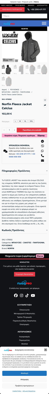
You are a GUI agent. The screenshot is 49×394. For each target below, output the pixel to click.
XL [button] (25, 121)
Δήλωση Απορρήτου (29, 391)
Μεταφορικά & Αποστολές (24, 313)
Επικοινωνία (25, 310)
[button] (45, 350)
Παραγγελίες (24, 340)
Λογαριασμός (24, 337)
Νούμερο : (6, 121)
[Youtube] (33, 295)
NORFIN (11, 248)
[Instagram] (21, 295)
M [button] (20, 121)
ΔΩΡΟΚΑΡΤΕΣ (42, 5)
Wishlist (24, 344)
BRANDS (31, 5)
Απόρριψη (25, 379)
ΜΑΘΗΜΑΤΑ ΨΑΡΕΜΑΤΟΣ (12, 9)
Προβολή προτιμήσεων (24, 386)
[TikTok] (27, 295)
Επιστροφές (24, 324)
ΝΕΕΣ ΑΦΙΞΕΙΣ (6, 5)
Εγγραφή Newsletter (24, 274)
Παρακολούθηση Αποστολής (24, 321)
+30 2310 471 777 (38, 9)
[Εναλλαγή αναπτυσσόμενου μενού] (29, 9)
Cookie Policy (17, 391)
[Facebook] (16, 295)
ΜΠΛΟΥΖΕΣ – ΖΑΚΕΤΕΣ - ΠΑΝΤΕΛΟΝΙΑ (16, 92)
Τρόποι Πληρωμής (24, 317)
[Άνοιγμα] (44, 23)
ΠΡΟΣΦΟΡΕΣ (20, 5)
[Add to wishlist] (45, 100)
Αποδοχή (24, 373)
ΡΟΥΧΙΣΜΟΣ (14, 89)
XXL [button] (31, 121)
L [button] (15, 121)
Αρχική (4, 89)
